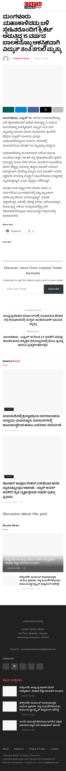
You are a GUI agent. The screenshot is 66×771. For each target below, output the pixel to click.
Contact (54, 749)
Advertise (19, 749)
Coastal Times (21, 59)
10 (21, 430)
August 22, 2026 (13, 568)
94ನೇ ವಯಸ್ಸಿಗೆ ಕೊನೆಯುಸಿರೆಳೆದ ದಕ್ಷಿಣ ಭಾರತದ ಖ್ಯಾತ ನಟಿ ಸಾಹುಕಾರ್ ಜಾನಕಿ (40, 724)
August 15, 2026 (10, 502)
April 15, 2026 (42, 59)
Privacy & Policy (37, 749)
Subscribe (53, 289)
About (6, 749)
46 (38, 588)
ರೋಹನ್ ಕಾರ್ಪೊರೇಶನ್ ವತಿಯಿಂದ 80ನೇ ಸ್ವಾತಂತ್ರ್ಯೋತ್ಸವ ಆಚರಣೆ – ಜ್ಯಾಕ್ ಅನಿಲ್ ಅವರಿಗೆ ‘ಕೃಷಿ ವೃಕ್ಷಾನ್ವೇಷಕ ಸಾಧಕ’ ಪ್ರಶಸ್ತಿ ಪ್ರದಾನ (31, 490)
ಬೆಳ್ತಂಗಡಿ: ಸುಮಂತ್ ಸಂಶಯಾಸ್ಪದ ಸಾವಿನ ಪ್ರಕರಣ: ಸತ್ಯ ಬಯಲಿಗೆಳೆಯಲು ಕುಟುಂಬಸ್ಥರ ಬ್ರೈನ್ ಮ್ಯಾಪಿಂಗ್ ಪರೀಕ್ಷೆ (40, 580)
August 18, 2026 (10, 430)
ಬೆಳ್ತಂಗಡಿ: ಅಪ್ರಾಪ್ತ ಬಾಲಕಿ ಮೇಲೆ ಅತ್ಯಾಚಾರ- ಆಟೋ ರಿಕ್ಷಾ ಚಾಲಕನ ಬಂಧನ (30, 561)
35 (21, 502)
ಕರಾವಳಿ (8, 409)
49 (24, 568)
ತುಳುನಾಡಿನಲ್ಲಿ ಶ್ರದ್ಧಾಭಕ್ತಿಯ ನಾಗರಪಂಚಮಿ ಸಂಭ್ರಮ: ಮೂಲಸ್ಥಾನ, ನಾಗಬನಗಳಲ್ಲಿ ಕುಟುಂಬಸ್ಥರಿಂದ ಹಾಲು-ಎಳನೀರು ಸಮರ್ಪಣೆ (32, 421)
